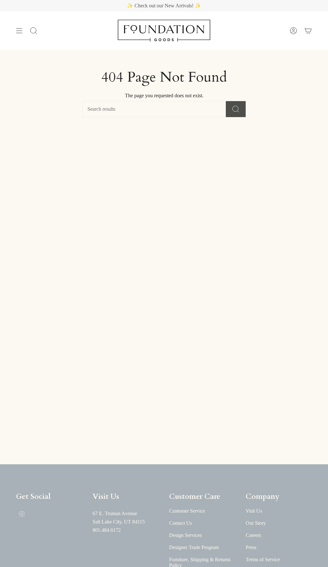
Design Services (185, 535)
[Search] (236, 109)
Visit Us (254, 511)
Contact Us (180, 523)
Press (251, 547)
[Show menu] (19, 30)
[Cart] (308, 30)
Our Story (256, 523)
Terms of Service (263, 559)
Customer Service (187, 511)
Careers (253, 535)
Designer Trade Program (194, 547)
